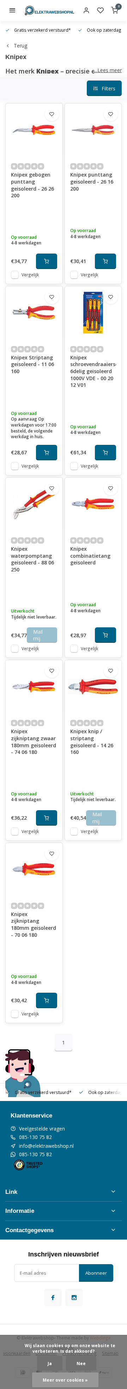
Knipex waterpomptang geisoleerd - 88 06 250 (32, 559)
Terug (20, 45)
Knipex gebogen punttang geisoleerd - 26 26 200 (32, 185)
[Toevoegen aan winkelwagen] (46, 261)
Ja (50, 1363)
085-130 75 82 (35, 1137)
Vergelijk (30, 274)
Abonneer (96, 1273)
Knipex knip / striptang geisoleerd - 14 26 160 (91, 741)
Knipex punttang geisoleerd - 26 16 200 (91, 181)
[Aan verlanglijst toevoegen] (52, 114)
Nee (81, 1363)
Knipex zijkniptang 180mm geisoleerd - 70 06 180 (33, 924)
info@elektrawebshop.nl (46, 1145)
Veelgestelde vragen (42, 1128)
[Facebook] (53, 1297)
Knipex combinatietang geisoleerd (90, 555)
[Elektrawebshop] (49, 10)
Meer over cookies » (65, 1380)
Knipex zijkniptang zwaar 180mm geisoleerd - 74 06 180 (33, 741)
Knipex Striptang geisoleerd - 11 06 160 (32, 364)
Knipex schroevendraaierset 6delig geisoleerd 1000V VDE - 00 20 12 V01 (93, 371)
